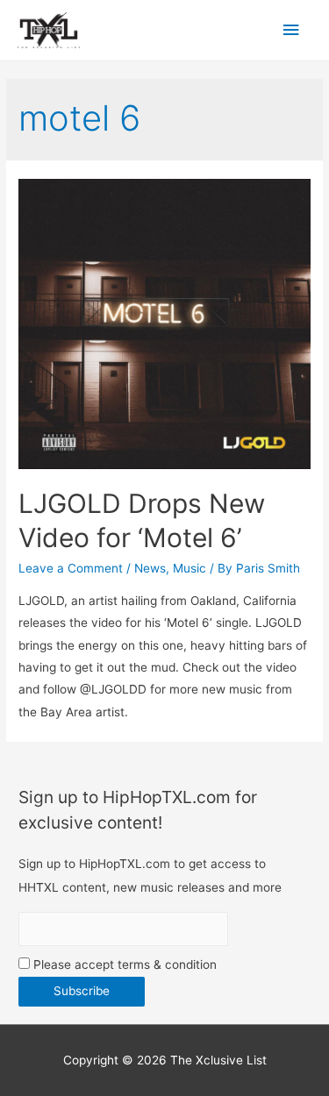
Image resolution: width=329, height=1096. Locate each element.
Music (189, 568)
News (150, 568)
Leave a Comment (70, 568)
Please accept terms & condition (123, 964)
